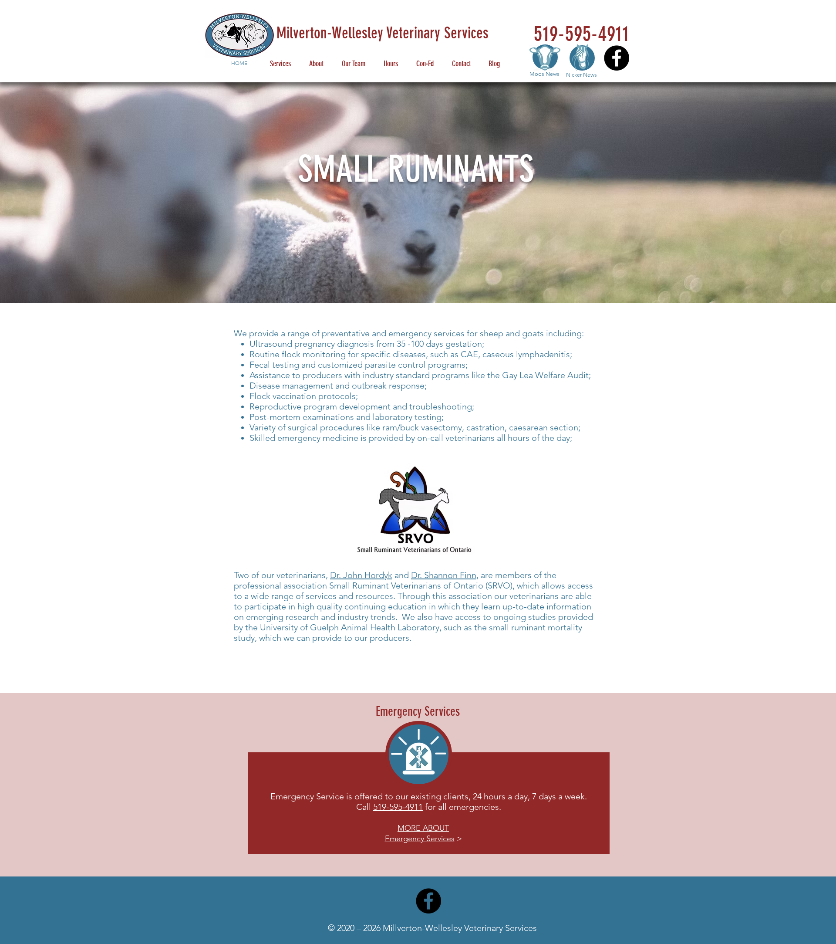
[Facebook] (616, 58)
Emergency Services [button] (420, 838)
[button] (423, 827)
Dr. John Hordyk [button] (361, 575)
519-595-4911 (398, 807)
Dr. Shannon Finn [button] (443, 575)
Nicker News (581, 74)
